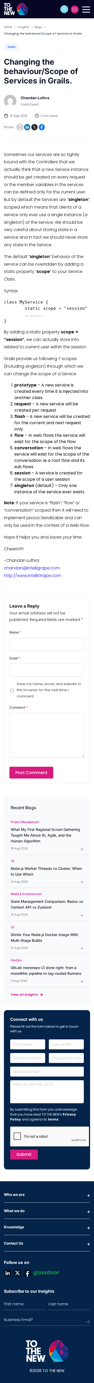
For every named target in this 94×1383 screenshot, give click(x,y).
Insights (23, 27)
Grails (11, 47)
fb (27, 1272)
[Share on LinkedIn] (27, 127)
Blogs (38, 27)
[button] (64, 9)
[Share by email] (20, 127)
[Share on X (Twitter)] (34, 127)
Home (8, 27)
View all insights (24, 994)
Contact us (75, 9)
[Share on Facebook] (42, 127)
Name (15, 632)
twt (17, 1272)
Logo (17, 9)
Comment (18, 707)
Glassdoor (46, 1272)
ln (7, 1272)
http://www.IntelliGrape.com (32, 576)
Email (14, 658)
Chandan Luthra (35, 98)
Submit (24, 1154)
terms (53, 1119)
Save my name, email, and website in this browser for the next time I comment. (49, 690)
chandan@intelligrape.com (32, 568)
